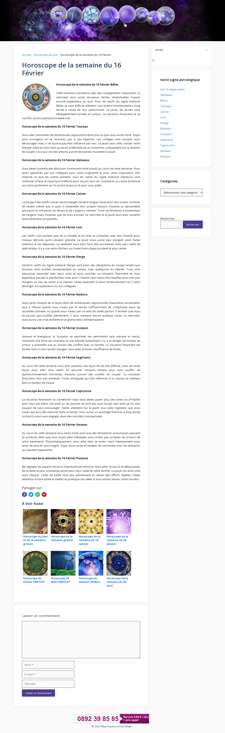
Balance (165, 128)
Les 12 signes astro (172, 89)
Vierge (164, 123)
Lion (163, 117)
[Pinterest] (44, 494)
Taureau (166, 106)
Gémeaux (166, 95)
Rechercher (167, 218)
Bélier (164, 100)
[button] (207, 49)
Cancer (164, 112)
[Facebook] (24, 494)
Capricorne (167, 145)
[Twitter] (30, 494)
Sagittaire (166, 140)
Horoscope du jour (46, 55)
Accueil (26, 55)
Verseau (165, 151)
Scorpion (166, 134)
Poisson (165, 156)
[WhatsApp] (37, 494)
